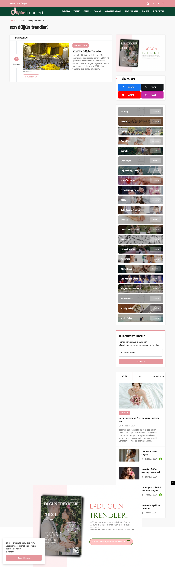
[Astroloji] (140, 111)
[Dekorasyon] (140, 160)
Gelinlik (124, 413)
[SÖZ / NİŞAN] (140, 269)
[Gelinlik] (140, 219)
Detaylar (10, 551)
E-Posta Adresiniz (128, 352)
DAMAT (97, 11)
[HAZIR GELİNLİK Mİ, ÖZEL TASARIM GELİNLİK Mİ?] (141, 396)
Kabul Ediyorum (24, 558)
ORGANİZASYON (113, 11)
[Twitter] (158, 3)
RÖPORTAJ (158, 11)
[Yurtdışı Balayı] (140, 308)
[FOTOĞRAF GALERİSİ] (140, 190)
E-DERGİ (66, 11)
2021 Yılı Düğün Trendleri (87, 51)
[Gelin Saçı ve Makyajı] (140, 210)
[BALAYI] (140, 121)
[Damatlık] (140, 151)
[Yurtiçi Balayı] (140, 318)
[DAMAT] (140, 131)
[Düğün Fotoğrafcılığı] (140, 170)
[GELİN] (140, 200)
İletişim (24, 3)
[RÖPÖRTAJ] (140, 259)
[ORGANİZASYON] (140, 249)
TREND (77, 11)
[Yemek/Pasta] (140, 298)
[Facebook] (153, 3)
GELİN (86, 11)
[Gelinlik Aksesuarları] (140, 229)
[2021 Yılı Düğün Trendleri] (46, 56)
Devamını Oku (31, 77)
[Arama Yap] (147, 3)
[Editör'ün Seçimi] (140, 180)
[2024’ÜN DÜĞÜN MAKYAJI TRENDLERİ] (129, 473)
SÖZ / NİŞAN (131, 11)
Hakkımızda (15, 3)
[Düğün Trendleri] (27, 11)
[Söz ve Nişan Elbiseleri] (140, 279)
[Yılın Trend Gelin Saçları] (129, 455)
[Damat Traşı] (140, 141)
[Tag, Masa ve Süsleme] (140, 288)
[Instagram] (163, 3)
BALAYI (145, 11)
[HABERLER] (140, 239)
